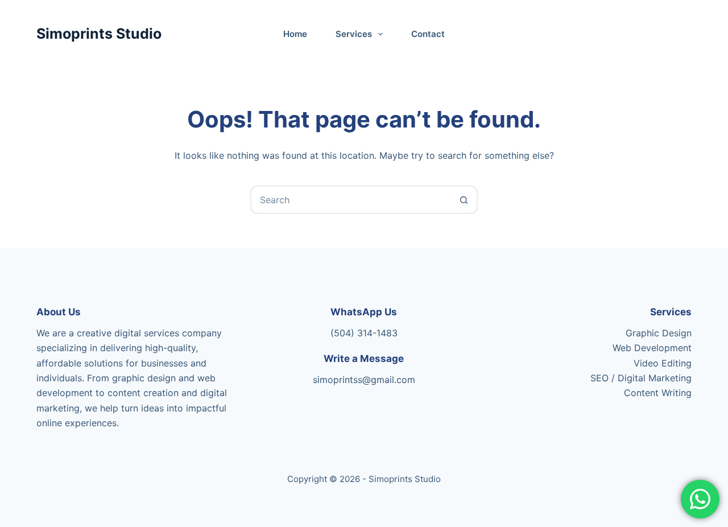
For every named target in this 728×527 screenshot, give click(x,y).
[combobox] (350, 200)
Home (295, 33)
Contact (428, 33)
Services (354, 33)
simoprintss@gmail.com (364, 379)
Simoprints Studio (99, 33)
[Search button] (463, 200)
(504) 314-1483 (364, 333)
